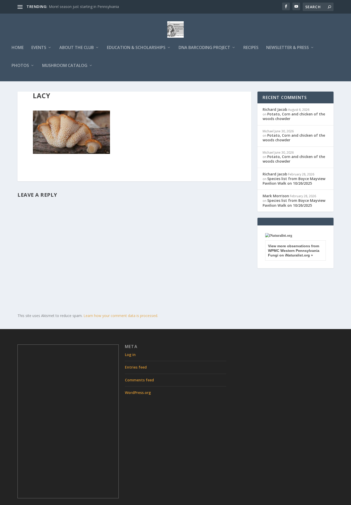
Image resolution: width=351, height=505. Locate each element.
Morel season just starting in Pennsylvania (84, 6)
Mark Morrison (276, 195)
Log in (130, 354)
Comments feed (139, 380)
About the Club (76, 47)
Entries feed (136, 367)
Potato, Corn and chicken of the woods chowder (294, 116)
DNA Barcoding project (204, 47)
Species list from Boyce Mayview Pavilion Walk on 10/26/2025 (294, 181)
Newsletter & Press (287, 47)
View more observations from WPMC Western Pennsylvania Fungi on (293, 250)
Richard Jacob (275, 109)
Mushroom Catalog (64, 65)
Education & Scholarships (136, 47)
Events (38, 47)
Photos (20, 65)
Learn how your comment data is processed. (121, 315)
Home (18, 47)
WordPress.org (138, 392)
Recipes (250, 47)
